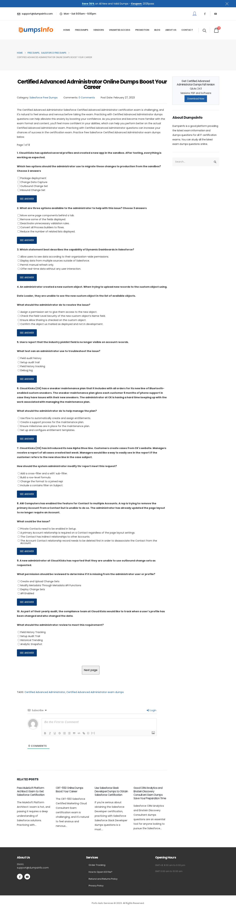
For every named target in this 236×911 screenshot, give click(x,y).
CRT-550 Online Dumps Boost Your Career (69, 789)
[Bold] (45, 733)
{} (88, 733)
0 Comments (87, 97)
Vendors (98, 30)
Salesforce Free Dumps (44, 97)
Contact (187, 30)
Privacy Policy (96, 885)
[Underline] (54, 733)
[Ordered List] (64, 733)
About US (170, 30)
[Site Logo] (36, 30)
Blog (157, 30)
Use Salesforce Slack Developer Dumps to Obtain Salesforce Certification (111, 791)
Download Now (195, 98)
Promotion (142, 30)
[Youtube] (215, 13)
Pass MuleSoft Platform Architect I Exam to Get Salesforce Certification (31, 791)
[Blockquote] (74, 733)
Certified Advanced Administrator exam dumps (95, 692)
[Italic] (50, 733)
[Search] (215, 162)
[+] (93, 733)
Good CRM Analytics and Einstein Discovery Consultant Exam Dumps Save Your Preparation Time (150, 793)
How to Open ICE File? (100, 871)
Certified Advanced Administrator (45, 692)
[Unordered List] (69, 733)
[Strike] (59, 733)
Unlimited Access (119, 30)
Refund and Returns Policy (103, 878)
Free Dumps (81, 30)
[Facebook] (204, 13)
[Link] (83, 733)
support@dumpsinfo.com (33, 867)
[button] (204, 30)
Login (152, 710)
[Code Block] (79, 733)
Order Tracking (97, 865)
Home (66, 30)
